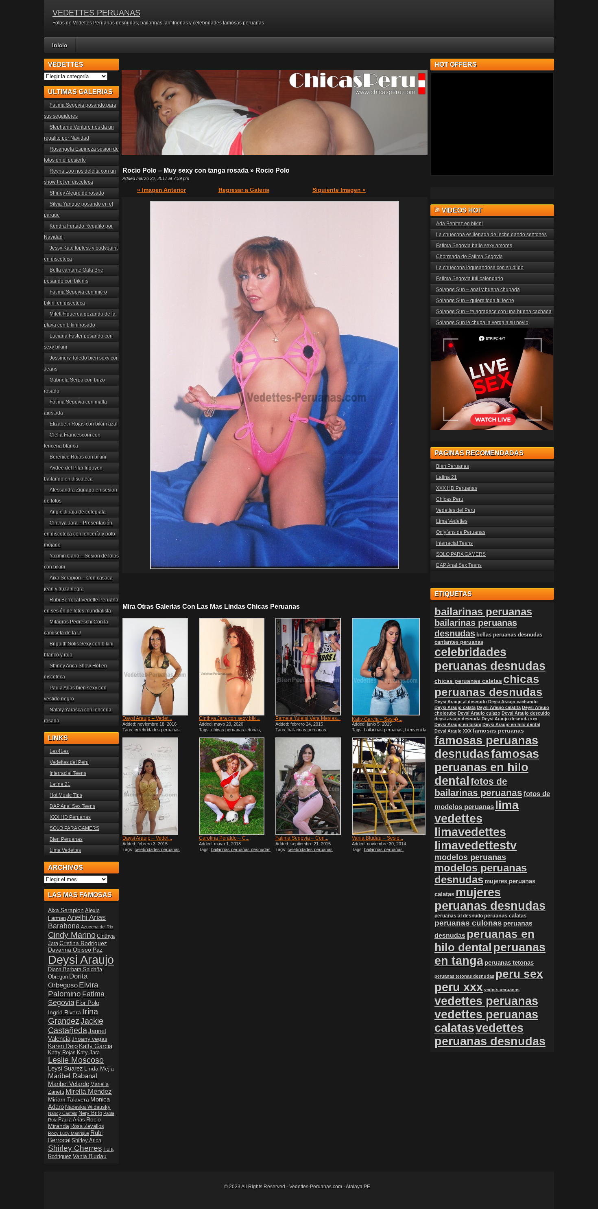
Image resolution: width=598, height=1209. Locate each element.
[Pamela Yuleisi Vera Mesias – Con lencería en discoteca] (312, 666)
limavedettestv (475, 845)
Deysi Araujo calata (455, 707)
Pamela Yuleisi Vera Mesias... (307, 718)
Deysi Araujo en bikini (457, 724)
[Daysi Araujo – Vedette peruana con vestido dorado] (159, 786)
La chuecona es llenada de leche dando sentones (491, 234)
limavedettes (470, 831)
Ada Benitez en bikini (459, 223)
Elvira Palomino (73, 989)
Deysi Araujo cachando (513, 701)
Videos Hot (462, 210)
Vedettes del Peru (69, 762)
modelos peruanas (470, 857)
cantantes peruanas (458, 642)
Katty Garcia (95, 1045)
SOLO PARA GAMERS (74, 828)
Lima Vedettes (65, 850)
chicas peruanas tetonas (235, 729)
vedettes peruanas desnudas (490, 1034)
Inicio (60, 45)
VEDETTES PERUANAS (96, 12)
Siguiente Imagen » (339, 190)
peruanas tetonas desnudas (464, 976)
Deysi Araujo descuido (526, 713)
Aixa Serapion (66, 910)
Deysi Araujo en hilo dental (511, 724)
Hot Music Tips (66, 795)
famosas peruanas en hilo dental (486, 767)
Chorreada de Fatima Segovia (469, 256)
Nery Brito (90, 1113)
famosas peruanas (498, 730)
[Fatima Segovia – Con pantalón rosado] (312, 786)
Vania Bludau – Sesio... (377, 838)
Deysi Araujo (81, 959)
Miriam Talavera (68, 1099)
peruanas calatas (505, 916)
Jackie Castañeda (75, 1025)
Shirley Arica (86, 1140)
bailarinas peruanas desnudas (241, 849)
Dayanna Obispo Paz (75, 949)
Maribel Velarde (68, 1083)
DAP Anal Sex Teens (72, 806)
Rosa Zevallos (87, 1126)
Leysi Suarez (65, 1068)
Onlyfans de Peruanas (460, 532)
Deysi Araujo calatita (499, 707)
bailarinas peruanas (307, 729)
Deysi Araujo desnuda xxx (509, 718)
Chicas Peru (449, 499)
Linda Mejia (99, 1068)
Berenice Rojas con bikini (78, 457)
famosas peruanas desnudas (486, 747)
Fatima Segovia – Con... (301, 838)
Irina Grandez (73, 1016)
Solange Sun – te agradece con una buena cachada (494, 311)
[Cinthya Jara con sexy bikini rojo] (236, 666)
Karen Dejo (63, 1045)
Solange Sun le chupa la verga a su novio (482, 322)
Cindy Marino (72, 934)
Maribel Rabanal (72, 1076)
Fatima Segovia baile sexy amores (474, 245)
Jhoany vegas (89, 1039)
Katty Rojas (62, 1052)
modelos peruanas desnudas (480, 873)
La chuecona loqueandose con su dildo (480, 267)
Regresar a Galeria (243, 190)
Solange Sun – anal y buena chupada (478, 289)
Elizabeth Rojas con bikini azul (84, 424)
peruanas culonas (468, 923)
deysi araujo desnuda (457, 718)
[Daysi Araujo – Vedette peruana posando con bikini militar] (159, 666)
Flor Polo (87, 1002)
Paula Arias (71, 1120)
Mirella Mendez (88, 1091)
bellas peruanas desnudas (509, 635)
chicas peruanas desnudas (488, 685)
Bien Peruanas (66, 839)
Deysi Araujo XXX (452, 730)
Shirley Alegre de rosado (77, 193)
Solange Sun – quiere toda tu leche (475, 300)
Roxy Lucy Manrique (68, 1133)
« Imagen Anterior (161, 190)
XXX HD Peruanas (70, 817)
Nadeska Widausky (88, 1107)
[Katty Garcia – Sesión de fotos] (389, 666)
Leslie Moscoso (76, 1059)
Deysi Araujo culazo (479, 713)
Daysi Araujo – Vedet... (147, 718)
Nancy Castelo (62, 1113)
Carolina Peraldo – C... (224, 838)
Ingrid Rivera (64, 1012)
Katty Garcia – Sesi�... (377, 719)
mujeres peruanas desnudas (490, 899)
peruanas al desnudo (458, 916)
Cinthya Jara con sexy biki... (229, 718)
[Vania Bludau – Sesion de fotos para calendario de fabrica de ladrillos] (389, 786)
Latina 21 (60, 784)
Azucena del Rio (97, 926)
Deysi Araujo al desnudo (460, 701)
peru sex (519, 974)
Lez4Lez (59, 751)
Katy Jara (88, 1052)
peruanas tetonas (509, 962)
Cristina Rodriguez (83, 943)
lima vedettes (476, 812)
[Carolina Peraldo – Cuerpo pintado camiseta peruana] (236, 786)
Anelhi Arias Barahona (77, 921)
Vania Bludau (90, 1156)
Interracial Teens (68, 773)
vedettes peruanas (486, 1000)
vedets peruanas (501, 989)
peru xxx (458, 987)
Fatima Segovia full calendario (469, 278)
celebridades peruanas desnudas (490, 658)
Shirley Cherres (75, 1148)
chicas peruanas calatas (468, 681)
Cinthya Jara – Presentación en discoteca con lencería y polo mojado (79, 534)
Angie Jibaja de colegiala (78, 512)
